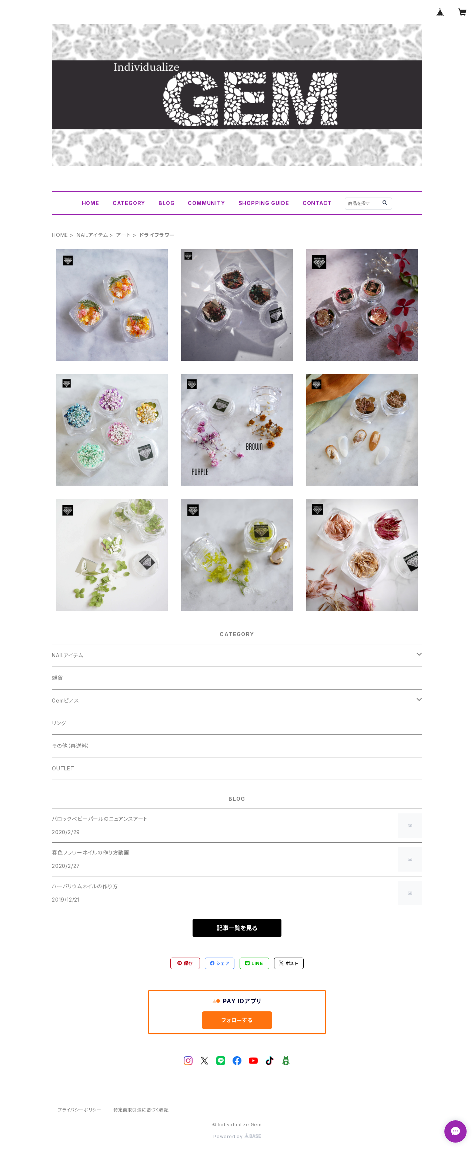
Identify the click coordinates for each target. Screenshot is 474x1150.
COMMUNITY (206, 203)
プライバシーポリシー (79, 1110)
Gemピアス (65, 700)
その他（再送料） (71, 746)
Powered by (228, 1136)
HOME (90, 203)
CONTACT (317, 203)
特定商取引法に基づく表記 (141, 1110)
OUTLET (63, 768)
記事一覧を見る (237, 928)
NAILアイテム (92, 235)
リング (59, 723)
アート (123, 235)
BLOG (166, 203)
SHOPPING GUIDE (263, 203)
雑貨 (57, 678)
